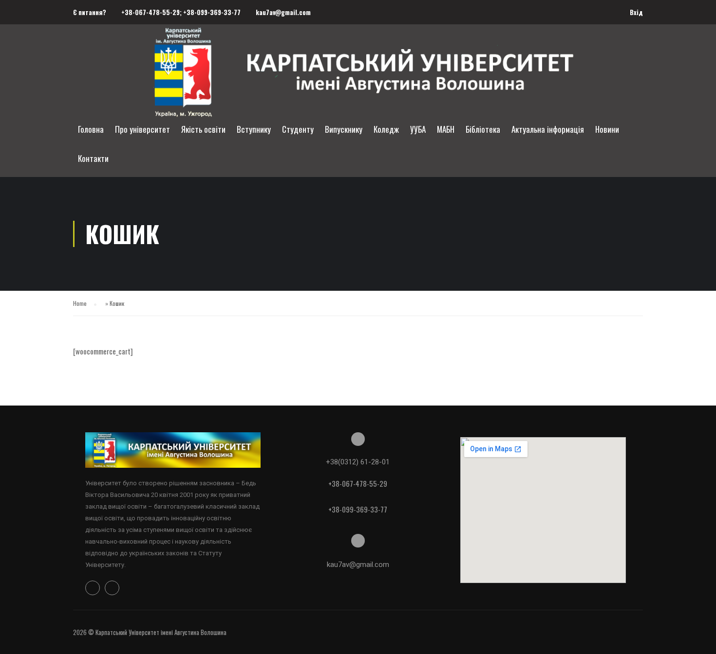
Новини (607, 129)
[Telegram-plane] (112, 588)
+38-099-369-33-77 (212, 12)
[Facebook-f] (92, 588)
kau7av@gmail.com (283, 12)
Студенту (298, 129)
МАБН (445, 129)
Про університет (142, 129)
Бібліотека (483, 129)
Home (80, 303)
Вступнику (254, 129)
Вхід (636, 12)
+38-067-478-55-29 (357, 483)
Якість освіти (203, 129)
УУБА (418, 129)
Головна (91, 129)
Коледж (386, 129)
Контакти (93, 158)
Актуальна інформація (547, 129)
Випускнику (343, 129)
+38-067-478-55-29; (152, 12)
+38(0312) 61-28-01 (358, 462)
